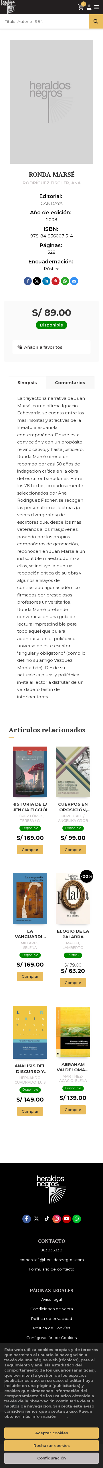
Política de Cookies (51, 1328)
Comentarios (70, 382)
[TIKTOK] (46, 1219)
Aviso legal (51, 1299)
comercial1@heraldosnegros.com (51, 1259)
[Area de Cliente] (89, 7)
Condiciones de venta (51, 1308)
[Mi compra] (81, 7)
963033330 (51, 1250)
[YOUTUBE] (66, 1219)
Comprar (30, 849)
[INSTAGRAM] (56, 1219)
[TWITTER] (36, 1219)
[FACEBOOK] (26, 1219)
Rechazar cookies (51, 1445)
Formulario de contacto (51, 1269)
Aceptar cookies (51, 1433)
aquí (62, 1416)
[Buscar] (96, 21)
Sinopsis (27, 382)
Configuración (51, 1458)
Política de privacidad (51, 1318)
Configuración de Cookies (51, 1337)
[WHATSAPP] (76, 1219)
